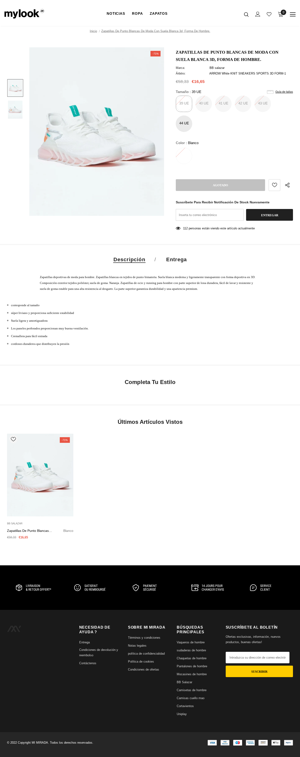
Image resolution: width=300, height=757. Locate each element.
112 (185, 228)
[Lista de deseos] (274, 185)
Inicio (93, 31)
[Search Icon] (246, 14)
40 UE (204, 103)
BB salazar (217, 68)
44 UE (184, 123)
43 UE (263, 103)
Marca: (180, 68)
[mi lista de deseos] (269, 14)
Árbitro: (181, 73)
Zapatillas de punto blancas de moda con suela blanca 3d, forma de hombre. (40, 531)
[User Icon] (257, 14)
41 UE (223, 103)
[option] (96, 131)
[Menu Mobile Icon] (293, 14)
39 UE (184, 103)
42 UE (243, 103)
